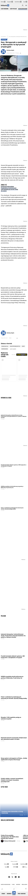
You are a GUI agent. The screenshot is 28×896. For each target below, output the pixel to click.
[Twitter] (12, 877)
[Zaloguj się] (23, 5)
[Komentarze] (14, 889)
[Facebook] (9, 877)
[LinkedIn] (15, 877)
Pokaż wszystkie (13, 348)
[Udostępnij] (26, 888)
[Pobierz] (20, 53)
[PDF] (17, 338)
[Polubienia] (2, 889)
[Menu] (26, 5)
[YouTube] (18, 877)
